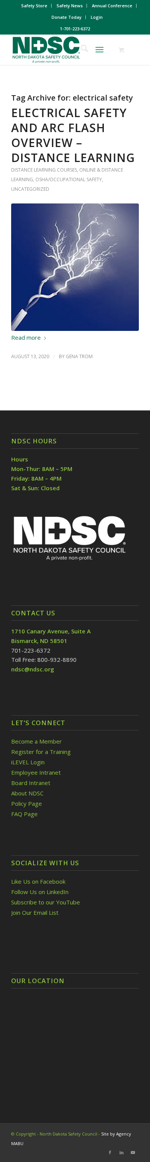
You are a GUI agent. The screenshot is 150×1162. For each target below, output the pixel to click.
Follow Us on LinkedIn (39, 892)
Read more (26, 337)
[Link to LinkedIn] (121, 1152)
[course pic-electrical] (75, 267)
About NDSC (27, 793)
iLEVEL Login (28, 762)
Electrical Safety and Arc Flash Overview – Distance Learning (73, 135)
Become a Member (36, 741)
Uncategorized (30, 189)
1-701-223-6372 (75, 28)
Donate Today (67, 17)
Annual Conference (112, 5)
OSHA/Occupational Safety (68, 179)
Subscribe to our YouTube (45, 902)
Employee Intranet (36, 772)
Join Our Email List (34, 912)
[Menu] (99, 49)
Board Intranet (30, 783)
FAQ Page (24, 814)
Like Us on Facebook (38, 881)
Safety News (70, 5)
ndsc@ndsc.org (32, 669)
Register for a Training (41, 751)
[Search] (80, 49)
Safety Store (34, 5)
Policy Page (26, 803)
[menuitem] (34, 6)
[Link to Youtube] (133, 1152)
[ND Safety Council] (62, 49)
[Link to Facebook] (110, 1152)
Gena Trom (79, 356)
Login (97, 17)
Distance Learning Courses (44, 170)
